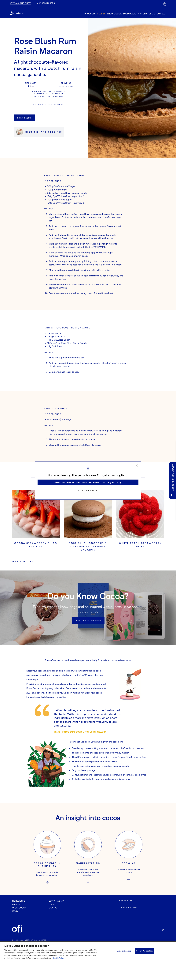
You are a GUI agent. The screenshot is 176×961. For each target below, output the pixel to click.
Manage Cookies (124, 951)
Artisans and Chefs (20, 3)
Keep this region (88, 490)
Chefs (152, 14)
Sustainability (131, 14)
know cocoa (114, 14)
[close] (136, 465)
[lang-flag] (164, 4)
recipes (101, 14)
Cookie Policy (58, 958)
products (89, 14)
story (143, 14)
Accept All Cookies (144, 951)
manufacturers (46, 3)
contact (161, 14)
